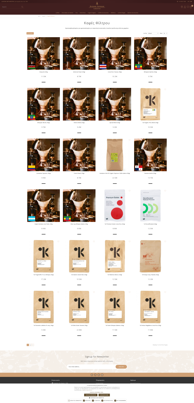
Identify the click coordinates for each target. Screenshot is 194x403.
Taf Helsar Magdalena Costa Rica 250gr (150, 325)
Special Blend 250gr (115, 122)
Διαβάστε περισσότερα (87, 390)
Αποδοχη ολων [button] (104, 395)
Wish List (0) (187, 6)
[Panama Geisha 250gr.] (150, 155)
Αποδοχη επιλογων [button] (91, 395)
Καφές (43, 16)
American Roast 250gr (79, 72)
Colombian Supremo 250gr (43, 173)
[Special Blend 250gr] (115, 104)
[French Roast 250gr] (79, 155)
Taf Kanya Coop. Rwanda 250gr (150, 274)
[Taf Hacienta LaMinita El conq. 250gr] (43, 307)
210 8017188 (182, 1)
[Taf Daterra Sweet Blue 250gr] (79, 256)
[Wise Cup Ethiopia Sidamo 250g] (79, 205)
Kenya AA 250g (43, 72)
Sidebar (31, 33)
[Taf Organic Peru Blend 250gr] (150, 104)
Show (161, 33)
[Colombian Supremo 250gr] (43, 155)
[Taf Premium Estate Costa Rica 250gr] (115, 205)
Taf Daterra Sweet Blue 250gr (79, 274)
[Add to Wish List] (58, 39)
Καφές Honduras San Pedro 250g (43, 224)
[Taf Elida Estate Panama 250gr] (79, 307)
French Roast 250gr (79, 173)
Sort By (145, 33)
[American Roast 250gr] (79, 53)
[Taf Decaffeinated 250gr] (150, 205)
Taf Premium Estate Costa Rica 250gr (115, 224)
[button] (97, 392)
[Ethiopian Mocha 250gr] (43, 104)
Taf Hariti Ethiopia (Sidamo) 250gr (115, 325)
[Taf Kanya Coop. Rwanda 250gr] (150, 256)
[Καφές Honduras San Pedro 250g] (43, 205)
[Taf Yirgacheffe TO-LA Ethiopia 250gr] (43, 256)
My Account (184, 6)
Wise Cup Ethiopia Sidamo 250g (79, 224)
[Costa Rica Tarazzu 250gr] (115, 53)
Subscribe (121, 366)
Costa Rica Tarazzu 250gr (115, 72)
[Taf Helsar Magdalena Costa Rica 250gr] (150, 307)
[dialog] (97, 393)
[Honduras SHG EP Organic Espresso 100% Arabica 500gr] (115, 155)
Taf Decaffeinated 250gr (150, 224)
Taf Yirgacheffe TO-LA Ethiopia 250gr (43, 274)
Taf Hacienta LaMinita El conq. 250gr (44, 325)
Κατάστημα (181, 6)
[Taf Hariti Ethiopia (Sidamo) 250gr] (115, 307)
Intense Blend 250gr (79, 122)
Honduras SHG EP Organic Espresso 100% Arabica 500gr (115, 173)
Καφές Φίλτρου (51, 16)
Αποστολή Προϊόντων (135, 383)
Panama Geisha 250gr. (150, 173)
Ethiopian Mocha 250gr (43, 122)
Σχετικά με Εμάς (99, 383)
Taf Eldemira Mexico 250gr (115, 274)
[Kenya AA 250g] (43, 53)
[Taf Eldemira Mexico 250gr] (115, 256)
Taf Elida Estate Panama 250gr (79, 325)
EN (191, 1)
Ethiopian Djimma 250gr (150, 72)
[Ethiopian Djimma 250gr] (150, 53)
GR (188, 1)
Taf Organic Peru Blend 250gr (150, 122)
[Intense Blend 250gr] (79, 104)
